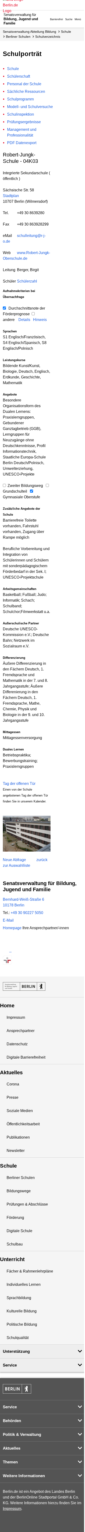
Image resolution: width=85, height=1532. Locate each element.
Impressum (16, 1017)
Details (24, 320)
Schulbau (15, 1244)
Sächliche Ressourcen (26, 92)
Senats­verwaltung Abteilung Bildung (29, 31)
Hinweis (40, 320)
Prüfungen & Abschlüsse (27, 1204)
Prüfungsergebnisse (24, 122)
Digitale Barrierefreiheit (26, 1057)
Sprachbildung (19, 1298)
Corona (13, 1084)
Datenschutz (17, 1044)
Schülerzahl (27, 281)
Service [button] (10, 1365)
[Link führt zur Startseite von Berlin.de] (17, 1389)
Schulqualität (18, 1338)
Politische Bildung (22, 1324)
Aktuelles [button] (11, 1448)
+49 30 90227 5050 (27, 913)
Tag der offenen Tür (19, 784)
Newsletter (16, 1151)
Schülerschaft (18, 76)
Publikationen (18, 1137)
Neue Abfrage (14, 860)
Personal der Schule (24, 84)
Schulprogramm (20, 99)
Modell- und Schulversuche (30, 107)
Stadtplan (11, 196)
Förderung (15, 1218)
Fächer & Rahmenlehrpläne (30, 1271)
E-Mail (8, 920)
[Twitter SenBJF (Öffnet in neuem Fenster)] (7, 950)
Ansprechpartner (20, 1031)
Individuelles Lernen (24, 1284)
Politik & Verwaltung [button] (22, 1434)
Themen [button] (10, 1462)
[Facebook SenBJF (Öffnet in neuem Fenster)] (24, 950)
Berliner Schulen (18, 36)
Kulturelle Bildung (22, 1311)
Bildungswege (19, 1191)
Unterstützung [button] (16, 1351)
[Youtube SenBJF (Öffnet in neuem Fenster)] (32, 950)
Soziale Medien (20, 1111)
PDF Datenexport (21, 143)
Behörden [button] (12, 1421)
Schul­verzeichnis (47, 36)
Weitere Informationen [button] (24, 1476)
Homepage (36, 928)
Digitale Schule (19, 1231)
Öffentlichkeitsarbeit (23, 1124)
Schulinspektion (20, 114)
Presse (12, 1097)
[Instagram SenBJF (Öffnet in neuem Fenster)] (16, 950)
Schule (66, 31)
